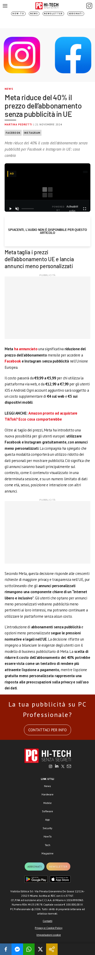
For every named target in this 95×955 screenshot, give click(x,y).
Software (47, 811)
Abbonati (76, 13)
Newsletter (53, 13)
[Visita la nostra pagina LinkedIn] (57, 766)
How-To (18, 13)
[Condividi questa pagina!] (52, 949)
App (47, 819)
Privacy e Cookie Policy (48, 928)
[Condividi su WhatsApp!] (29, 949)
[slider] (27, 209)
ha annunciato (26, 348)
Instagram (32, 132)
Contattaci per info (47, 729)
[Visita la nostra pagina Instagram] (50, 766)
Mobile (47, 803)
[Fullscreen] (85, 209)
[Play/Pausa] (10, 209)
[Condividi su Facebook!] (6, 949)
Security (47, 828)
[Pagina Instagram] (89, 6)
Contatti (47, 921)
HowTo (48, 836)
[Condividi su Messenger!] (17, 949)
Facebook (13, 132)
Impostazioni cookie (48, 934)
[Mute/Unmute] (17, 209)
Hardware (47, 794)
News (34, 13)
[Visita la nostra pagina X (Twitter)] (63, 766)
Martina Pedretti (19, 124)
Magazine (47, 853)
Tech (47, 845)
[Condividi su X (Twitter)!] (40, 949)
